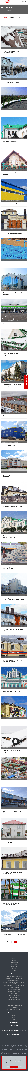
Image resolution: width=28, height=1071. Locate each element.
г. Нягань (5, 112)
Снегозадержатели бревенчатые (14, 978)
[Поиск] (26, 2)
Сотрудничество (14, 962)
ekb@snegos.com (15, 1034)
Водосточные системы (14, 987)
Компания (13, 956)
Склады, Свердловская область (11, 203)
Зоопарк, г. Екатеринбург (9, 781)
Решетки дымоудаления (14, 995)
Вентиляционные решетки (14, 989)
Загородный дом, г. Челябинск (11, 82)
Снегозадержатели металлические (14, 976)
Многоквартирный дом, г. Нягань (11, 415)
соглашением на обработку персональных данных (16, 1064)
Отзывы (14, 970)
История (14, 958)
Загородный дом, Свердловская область (14, 233)
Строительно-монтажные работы (14, 1005)
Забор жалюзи (14, 993)
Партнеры (14, 968)
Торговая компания (8, 324)
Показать (15, 1025)
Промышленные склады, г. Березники (13, 263)
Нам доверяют (14, 964)
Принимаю (14, 1067)
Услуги (13, 1003)
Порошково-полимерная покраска (14, 1009)
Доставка (14, 1019)
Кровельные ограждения (14, 980)
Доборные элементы (14, 997)
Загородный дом (7, 842)
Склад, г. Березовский (9, 445)
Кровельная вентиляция (14, 999)
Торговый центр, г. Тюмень (10, 721)
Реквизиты (14, 966)
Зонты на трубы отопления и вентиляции (14, 985)
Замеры (14, 1015)
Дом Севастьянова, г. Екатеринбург (12, 691)
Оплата (14, 1017)
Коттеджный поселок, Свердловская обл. (14, 506)
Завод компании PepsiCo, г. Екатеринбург (14, 934)
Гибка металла (14, 1007)
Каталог (13, 974)
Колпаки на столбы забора (14, 991)
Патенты (14, 960)
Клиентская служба (13, 1013)
